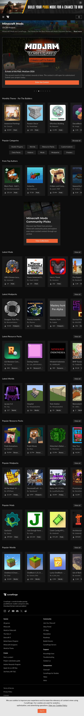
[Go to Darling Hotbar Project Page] (35, 356)
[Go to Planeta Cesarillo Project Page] (35, 314)
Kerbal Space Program (11, 641)
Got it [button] (42, 711)
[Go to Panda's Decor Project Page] (35, 118)
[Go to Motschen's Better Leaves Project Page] (58, 440)
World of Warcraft (10, 630)
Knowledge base (48, 653)
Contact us (47, 661)
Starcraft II (7, 637)
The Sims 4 (7, 634)
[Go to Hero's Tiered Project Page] (58, 271)
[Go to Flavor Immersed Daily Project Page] (35, 271)
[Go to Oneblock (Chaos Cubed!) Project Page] (12, 567)
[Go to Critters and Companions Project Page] (58, 180)
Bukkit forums (48, 641)
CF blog (45, 630)
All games (7, 623)
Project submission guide (12, 661)
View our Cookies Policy (57, 705)
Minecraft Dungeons (10, 645)
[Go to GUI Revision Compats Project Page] (12, 356)
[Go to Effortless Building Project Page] (58, 118)
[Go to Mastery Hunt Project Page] (58, 314)
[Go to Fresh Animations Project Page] (12, 440)
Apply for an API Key (10, 668)
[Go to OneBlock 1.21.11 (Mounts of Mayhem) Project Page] (35, 567)
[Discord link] (17, 611)
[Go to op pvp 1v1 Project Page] (12, 398)
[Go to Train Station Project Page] (58, 398)
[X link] (21, 611)
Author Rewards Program (12, 664)
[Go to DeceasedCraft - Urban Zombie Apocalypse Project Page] (35, 482)
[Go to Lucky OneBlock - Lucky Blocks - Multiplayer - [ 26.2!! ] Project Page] (58, 567)
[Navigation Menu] (3, 17)
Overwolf (46, 670)
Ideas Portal (47, 627)
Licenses (6, 695)
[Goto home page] (8, 17)
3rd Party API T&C (10, 671)
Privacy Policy (8, 692)
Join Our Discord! (49, 623)
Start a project (8, 657)
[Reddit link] (25, 611)
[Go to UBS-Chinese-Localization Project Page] (12, 271)
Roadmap (46, 637)
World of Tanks (9, 648)
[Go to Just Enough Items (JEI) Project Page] (35, 525)
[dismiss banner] (80, 2)
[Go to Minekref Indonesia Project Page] (58, 356)
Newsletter (47, 634)
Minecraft (7, 627)
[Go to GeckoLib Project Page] (12, 525)
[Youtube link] (13, 611)
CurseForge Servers (49, 645)
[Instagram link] (5, 611)
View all (77, 252)
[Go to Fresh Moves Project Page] (35, 440)
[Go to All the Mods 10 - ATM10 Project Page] (12, 482)
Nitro (45, 680)
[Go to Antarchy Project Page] (35, 180)
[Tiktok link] (9, 611)
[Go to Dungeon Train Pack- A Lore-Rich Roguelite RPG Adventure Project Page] (12, 314)
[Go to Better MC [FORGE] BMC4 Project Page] (58, 482)
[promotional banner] (42, 6)
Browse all (76, 141)
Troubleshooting (48, 657)
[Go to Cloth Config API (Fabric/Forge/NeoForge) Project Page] (58, 525)
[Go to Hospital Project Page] (35, 398)
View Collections (42, 241)
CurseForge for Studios (51, 673)
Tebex (45, 677)
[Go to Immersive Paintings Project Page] (12, 118)
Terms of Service (9, 688)
